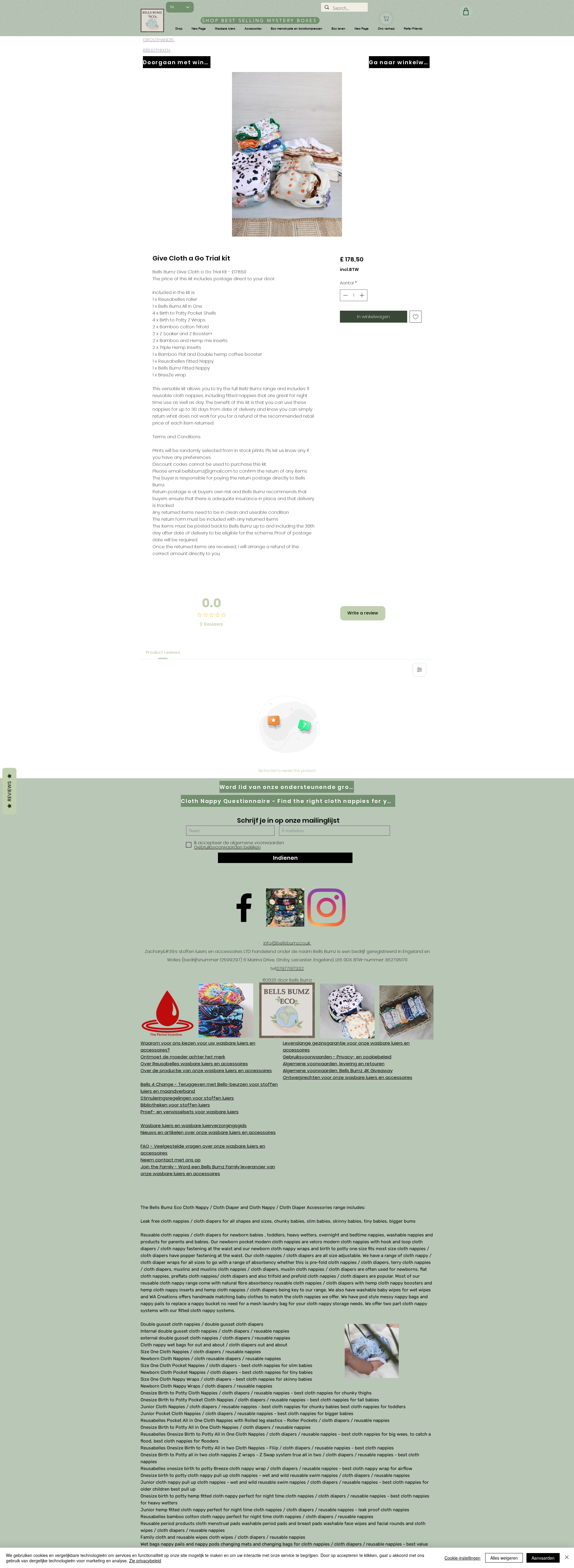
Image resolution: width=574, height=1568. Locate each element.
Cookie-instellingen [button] (462, 1558)
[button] (179, 28)
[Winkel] (386, 18)
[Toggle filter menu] (419, 670)
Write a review (362, 613)
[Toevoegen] (416, 317)
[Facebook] (244, 907)
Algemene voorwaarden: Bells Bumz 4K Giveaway (338, 1070)
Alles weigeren (504, 1558)
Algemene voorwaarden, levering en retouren (333, 1063)
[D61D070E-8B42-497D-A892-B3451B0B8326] (285, 907)
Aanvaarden (543, 1558)
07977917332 (290, 968)
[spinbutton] (353, 295)
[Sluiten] (566, 1557)
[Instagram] (326, 907)
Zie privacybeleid (145, 1561)
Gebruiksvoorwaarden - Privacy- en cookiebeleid (337, 1057)
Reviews (9, 791)
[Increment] (362, 295)
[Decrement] (345, 295)
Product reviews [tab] (163, 652)
